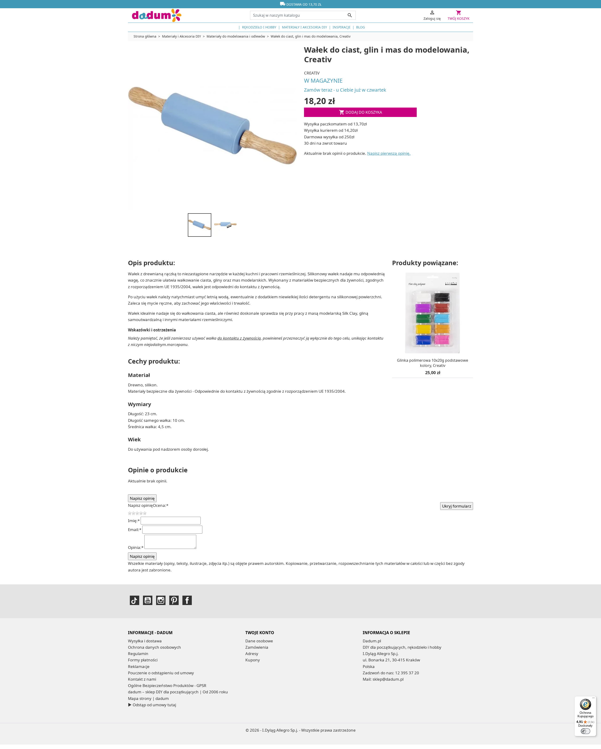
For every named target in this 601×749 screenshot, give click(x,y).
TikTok (134, 600)
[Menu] (593, 699)
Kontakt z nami (142, 679)
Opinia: (135, 547)
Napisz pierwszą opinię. (389, 153)
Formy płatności (143, 660)
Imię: (134, 520)
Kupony (252, 660)
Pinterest (174, 600)
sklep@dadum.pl (388, 679)
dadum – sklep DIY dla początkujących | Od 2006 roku (178, 692)
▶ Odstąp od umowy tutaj (152, 704)
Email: (134, 529)
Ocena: (160, 505)
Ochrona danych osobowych (154, 647)
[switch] (585, 731)
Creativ (312, 73)
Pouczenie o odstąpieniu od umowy (161, 672)
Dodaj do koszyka (360, 112)
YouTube (147, 600)
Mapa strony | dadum (148, 698)
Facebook (187, 600)
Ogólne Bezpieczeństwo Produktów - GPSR (167, 685)
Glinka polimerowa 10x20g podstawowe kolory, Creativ (432, 363)
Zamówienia (256, 647)
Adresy (251, 653)
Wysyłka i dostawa (145, 641)
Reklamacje (139, 666)
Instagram (161, 600)
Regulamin (138, 653)
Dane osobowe (259, 641)
